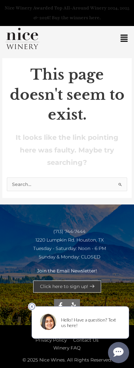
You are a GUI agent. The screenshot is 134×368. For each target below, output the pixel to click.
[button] (124, 39)
